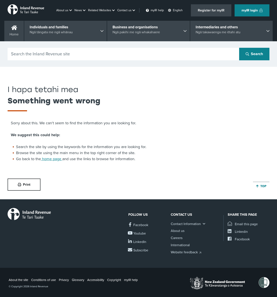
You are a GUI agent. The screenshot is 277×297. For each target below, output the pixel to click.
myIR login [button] (250, 10)
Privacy (64, 280)
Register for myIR (211, 10)
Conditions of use (43, 280)
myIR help (131, 280)
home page (51, 158)
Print (26, 184)
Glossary (78, 280)
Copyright (114, 280)
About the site (18, 280)
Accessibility (95, 280)
